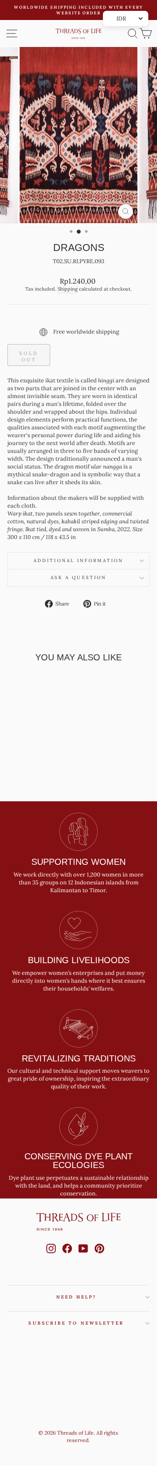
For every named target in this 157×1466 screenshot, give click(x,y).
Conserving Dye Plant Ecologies (78, 1160)
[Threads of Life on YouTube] (83, 1257)
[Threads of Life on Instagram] (51, 1257)
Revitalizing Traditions (79, 1058)
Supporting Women (78, 862)
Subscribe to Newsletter (76, 1323)
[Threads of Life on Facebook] (67, 1257)
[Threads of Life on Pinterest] (99, 1257)
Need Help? (76, 1297)
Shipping (68, 289)
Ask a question (78, 577)
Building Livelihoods (79, 960)
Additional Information (78, 560)
